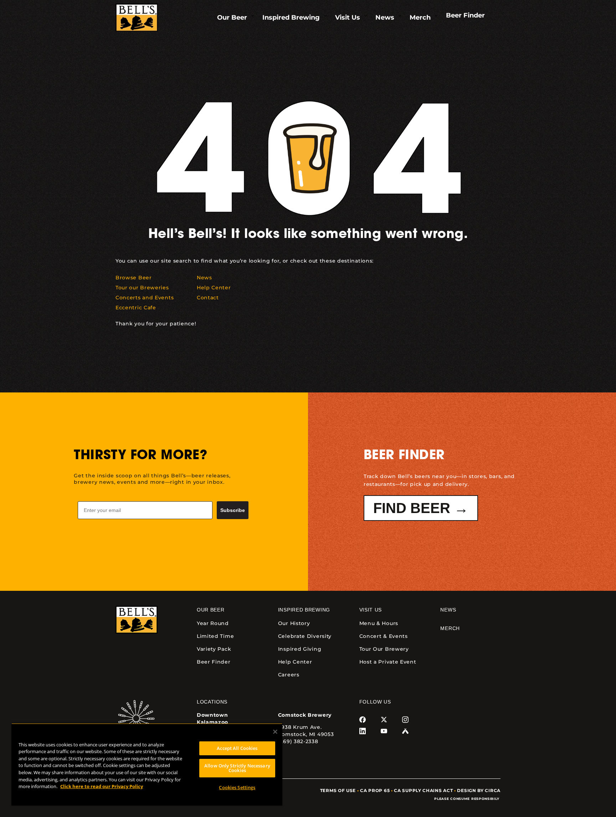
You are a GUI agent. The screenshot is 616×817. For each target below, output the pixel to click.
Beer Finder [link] (214, 662)
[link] (136, 18)
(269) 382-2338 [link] (298, 741)
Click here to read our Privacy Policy (101, 786)
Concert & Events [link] (383, 636)
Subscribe (232, 510)
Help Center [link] (295, 662)
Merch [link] (450, 628)
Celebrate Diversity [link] (305, 636)
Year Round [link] (213, 623)
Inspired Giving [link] (300, 649)
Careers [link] (288, 674)
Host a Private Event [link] (387, 662)
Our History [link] (294, 623)
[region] (146, 764)
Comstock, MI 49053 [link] (306, 734)
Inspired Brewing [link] (304, 610)
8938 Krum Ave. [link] (300, 727)
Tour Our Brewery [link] (384, 649)
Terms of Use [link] (338, 790)
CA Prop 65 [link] (375, 790)
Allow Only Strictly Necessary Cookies (237, 767)
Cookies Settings (237, 787)
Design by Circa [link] (478, 790)
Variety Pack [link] (214, 649)
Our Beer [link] (211, 610)
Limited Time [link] (215, 636)
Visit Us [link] (370, 610)
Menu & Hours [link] (378, 623)
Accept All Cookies (237, 748)
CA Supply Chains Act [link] (423, 790)
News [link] (448, 610)
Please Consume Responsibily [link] (467, 799)
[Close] (275, 732)
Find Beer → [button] (420, 508)
